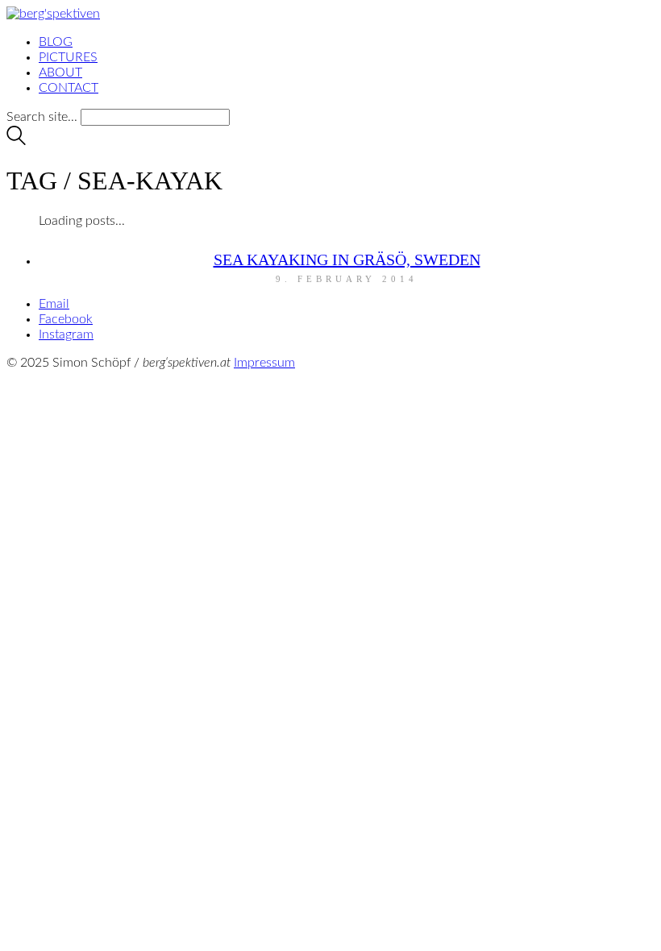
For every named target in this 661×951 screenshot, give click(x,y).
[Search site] (16, 141)
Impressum (264, 362)
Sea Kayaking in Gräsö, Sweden (347, 259)
